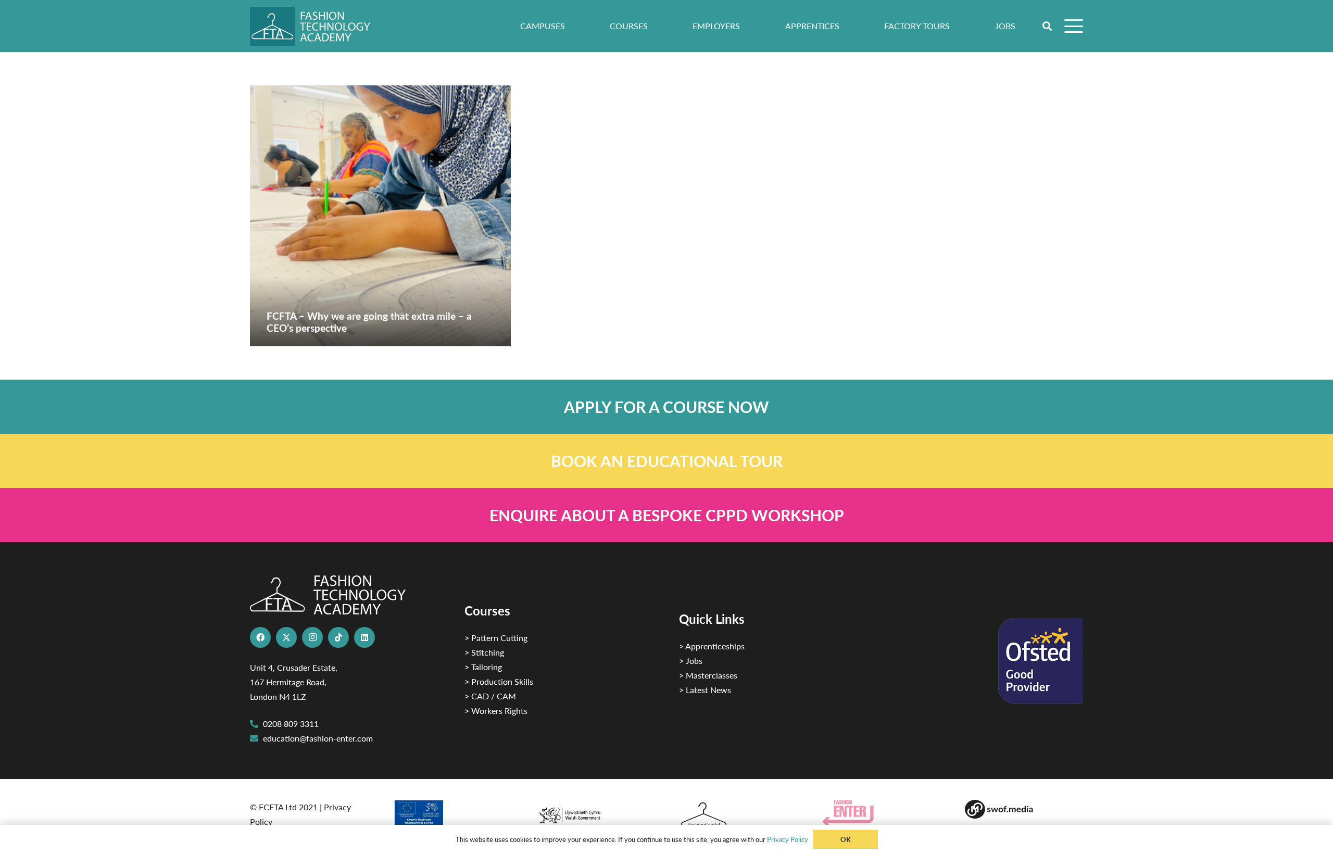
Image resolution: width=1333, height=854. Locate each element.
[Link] (666, 406)
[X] (286, 637)
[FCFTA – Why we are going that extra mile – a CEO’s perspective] (380, 215)
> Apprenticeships (712, 646)
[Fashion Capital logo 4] (738, 815)
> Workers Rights (495, 711)
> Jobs (690, 661)
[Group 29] (881, 813)
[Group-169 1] (1024, 809)
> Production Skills (498, 681)
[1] (595, 812)
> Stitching (484, 652)
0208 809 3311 (291, 724)
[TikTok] (338, 637)
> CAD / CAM (490, 696)
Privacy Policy (787, 839)
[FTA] (317, 26)
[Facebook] (260, 637)
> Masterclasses (708, 675)
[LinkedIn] (364, 637)
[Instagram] (312, 637)
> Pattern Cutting (495, 638)
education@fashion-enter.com (318, 738)
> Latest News (705, 690)
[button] (1047, 26)
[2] (452, 816)
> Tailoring (483, 667)
